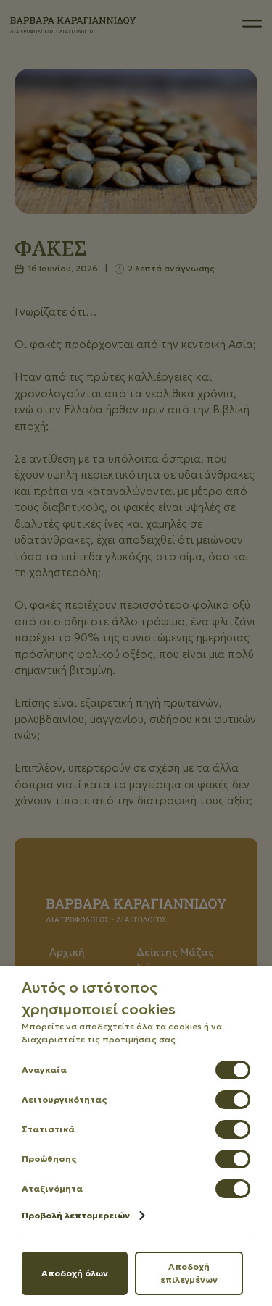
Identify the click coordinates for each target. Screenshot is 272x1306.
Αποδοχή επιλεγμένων (189, 1273)
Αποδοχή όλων (74, 1273)
